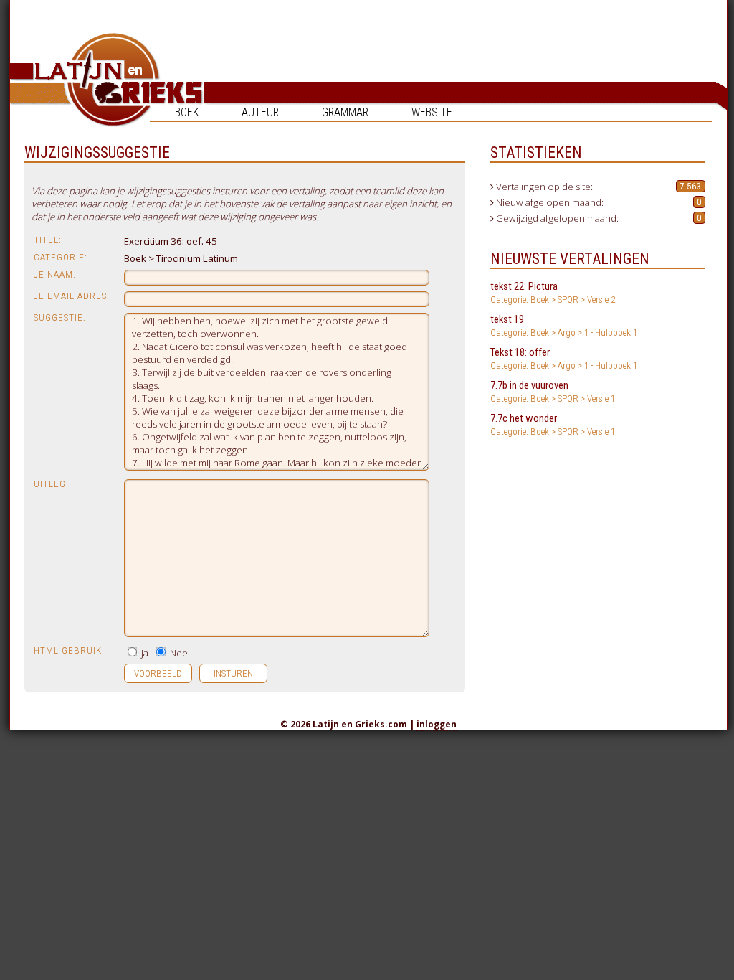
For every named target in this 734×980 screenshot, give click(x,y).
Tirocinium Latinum (197, 258)
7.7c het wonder (552, 424)
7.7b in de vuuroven (552, 391)
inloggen (436, 724)
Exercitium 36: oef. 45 (170, 241)
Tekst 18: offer (563, 358)
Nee (178, 652)
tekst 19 (563, 325)
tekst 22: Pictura (552, 292)
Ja (143, 652)
